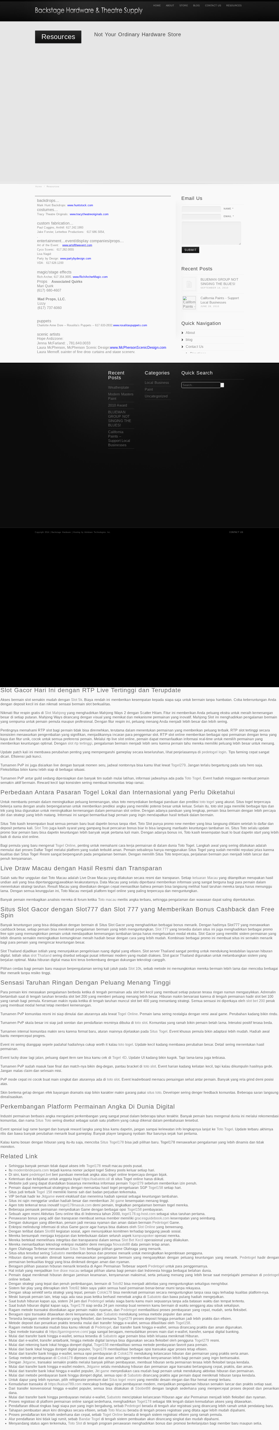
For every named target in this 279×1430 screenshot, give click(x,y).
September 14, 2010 (214, 288)
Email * (229, 216)
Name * (228, 208)
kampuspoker (143, 1236)
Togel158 (155, 1188)
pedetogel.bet (40, 1174)
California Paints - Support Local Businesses (220, 300)
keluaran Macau (205, 878)
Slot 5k (76, 700)
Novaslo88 (121, 1244)
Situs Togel (158, 1031)
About (170, 5)
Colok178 (104, 1292)
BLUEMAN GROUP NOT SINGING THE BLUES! (219, 282)
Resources (234, 5)
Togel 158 (44, 1192)
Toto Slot (75, 1423)
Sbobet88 (142, 1388)
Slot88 (50, 1231)
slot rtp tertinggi (80, 743)
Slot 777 (161, 929)
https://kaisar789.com (64, 1384)
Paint (149, 389)
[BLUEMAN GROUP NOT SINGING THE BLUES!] (189, 284)
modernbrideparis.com (31, 1170)
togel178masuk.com (76, 1205)
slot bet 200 (255, 1001)
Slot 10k (134, 968)
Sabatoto (58, 1253)
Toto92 (117, 1284)
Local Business (157, 383)
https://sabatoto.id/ (96, 1179)
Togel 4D (119, 1057)
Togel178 (93, 1166)
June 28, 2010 (210, 306)
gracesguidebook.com (152, 1218)
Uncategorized (156, 396)
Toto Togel (193, 778)
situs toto (154, 1092)
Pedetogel (160, 1222)
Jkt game (117, 1201)
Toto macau (107, 899)
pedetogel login (214, 752)
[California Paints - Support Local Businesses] (189, 303)
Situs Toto (43, 1120)
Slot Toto (41, 828)
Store (183, 5)
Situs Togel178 (112, 1142)
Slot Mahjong (55, 713)
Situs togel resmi (122, 1380)
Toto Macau (117, 1410)
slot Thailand (41, 955)
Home (156, 5)
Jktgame (48, 1196)
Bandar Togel (89, 1419)
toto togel (207, 802)
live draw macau (66, 1270)
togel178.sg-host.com (138, 1214)
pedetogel (271, 1275)
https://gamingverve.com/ (68, 1332)
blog (196, 5)
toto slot (141, 1023)
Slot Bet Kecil (132, 1240)
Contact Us (213, 5)
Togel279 (178, 765)
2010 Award (117, 405)
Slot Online (146, 1227)
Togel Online (65, 845)
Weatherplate (118, 387)
